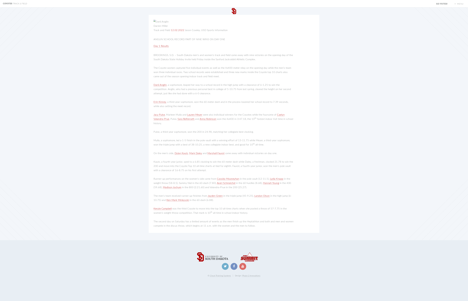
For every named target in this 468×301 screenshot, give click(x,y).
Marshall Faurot (216, 153)
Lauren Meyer (194, 115)
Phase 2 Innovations (251, 276)
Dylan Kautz (181, 153)
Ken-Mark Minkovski (177, 200)
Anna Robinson (208, 119)
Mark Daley (195, 153)
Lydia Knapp (276, 179)
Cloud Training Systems (220, 276)
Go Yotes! (442, 4)
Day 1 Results (161, 46)
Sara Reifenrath (186, 119)
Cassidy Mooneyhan (228, 179)
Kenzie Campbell (163, 208)
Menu (460, 4)
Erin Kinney (160, 102)
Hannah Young (271, 183)
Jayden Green (215, 196)
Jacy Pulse (159, 115)
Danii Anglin (160, 85)
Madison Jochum (172, 187)
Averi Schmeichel (226, 183)
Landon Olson (262, 196)
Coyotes (15, 4)
